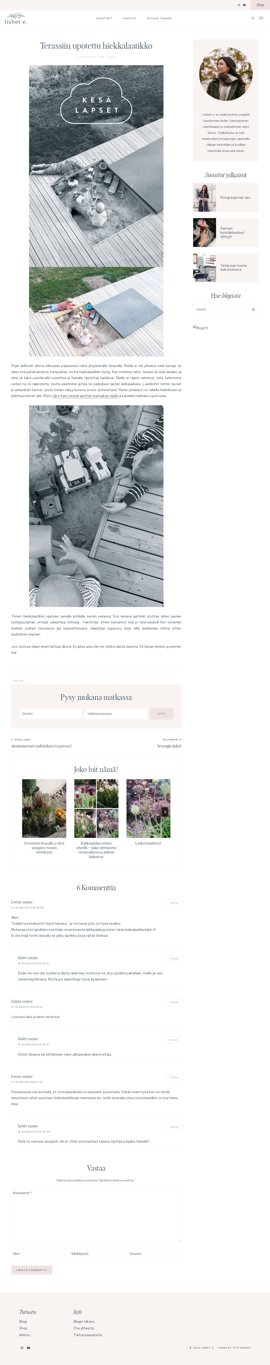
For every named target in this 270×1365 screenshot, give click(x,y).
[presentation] (44, 808)
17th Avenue (242, 1347)
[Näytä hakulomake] (252, 18)
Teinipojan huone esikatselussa (233, 267)
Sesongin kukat (169, 743)
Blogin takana (159, 18)
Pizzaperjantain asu (235, 197)
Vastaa (173, 903)
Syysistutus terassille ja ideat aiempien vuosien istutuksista (44, 848)
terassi (18, 680)
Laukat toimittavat (148, 843)
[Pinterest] (239, 5)
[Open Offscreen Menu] (261, 18)
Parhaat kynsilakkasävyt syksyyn (232, 232)
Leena (16, 902)
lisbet (22, 958)
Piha (112, 57)
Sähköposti (80, 1254)
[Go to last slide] (28, 812)
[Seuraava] (165, 812)
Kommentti (22, 1193)
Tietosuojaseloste (88, 1335)
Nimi (16, 1254)
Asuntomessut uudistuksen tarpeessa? (41, 743)
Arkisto (129, 18)
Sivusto (135, 1254)
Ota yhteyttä (84, 1328)
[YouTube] (244, 5)
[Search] (252, 309)
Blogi (23, 1321)
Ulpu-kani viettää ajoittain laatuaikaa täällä (85, 396)
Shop (260, 5)
